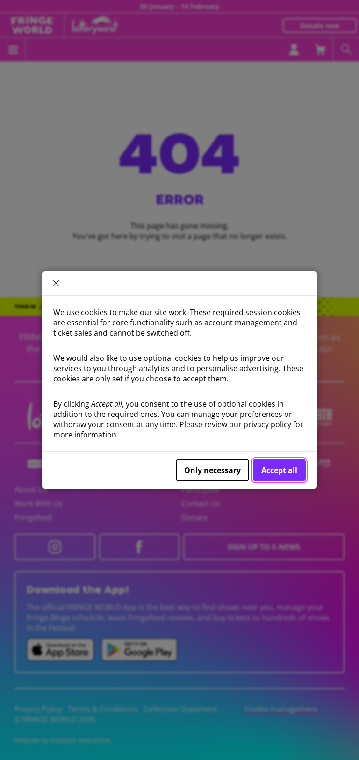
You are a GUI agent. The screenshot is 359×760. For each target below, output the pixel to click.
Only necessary (212, 470)
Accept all (279, 470)
